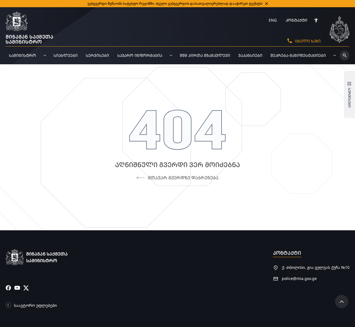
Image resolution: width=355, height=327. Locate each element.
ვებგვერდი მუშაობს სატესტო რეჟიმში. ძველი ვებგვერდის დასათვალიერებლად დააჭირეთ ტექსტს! (174, 3)
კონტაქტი (296, 20)
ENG (273, 20)
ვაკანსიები (250, 55)
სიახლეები (66, 55)
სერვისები (97, 55)
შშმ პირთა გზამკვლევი (205, 55)
